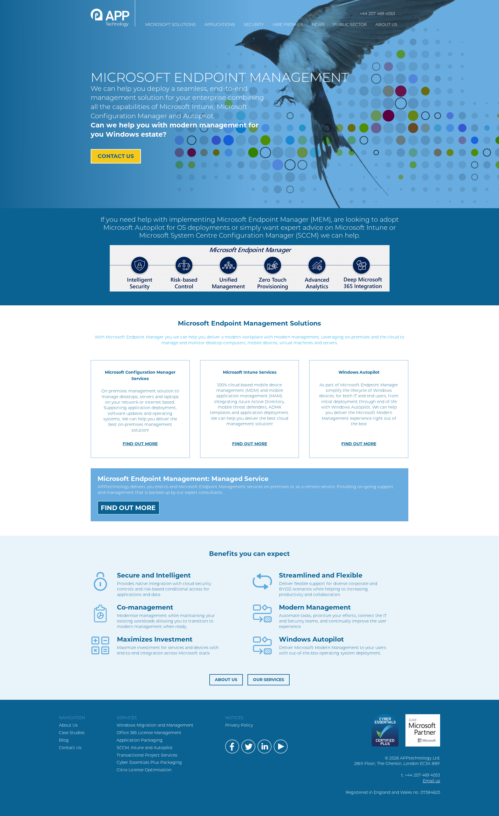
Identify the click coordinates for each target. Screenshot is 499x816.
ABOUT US (226, 679)
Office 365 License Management (149, 732)
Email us (431, 780)
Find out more (140, 443)
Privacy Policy (239, 725)
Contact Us (116, 156)
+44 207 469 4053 (377, 14)
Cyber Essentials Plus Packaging (149, 762)
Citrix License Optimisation (144, 769)
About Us (68, 725)
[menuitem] (170, 24)
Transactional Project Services (147, 755)
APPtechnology (113, 13)
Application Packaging (140, 740)
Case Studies (72, 732)
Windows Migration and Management (155, 725)
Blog (64, 740)
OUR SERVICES (268, 679)
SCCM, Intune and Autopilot (145, 747)
